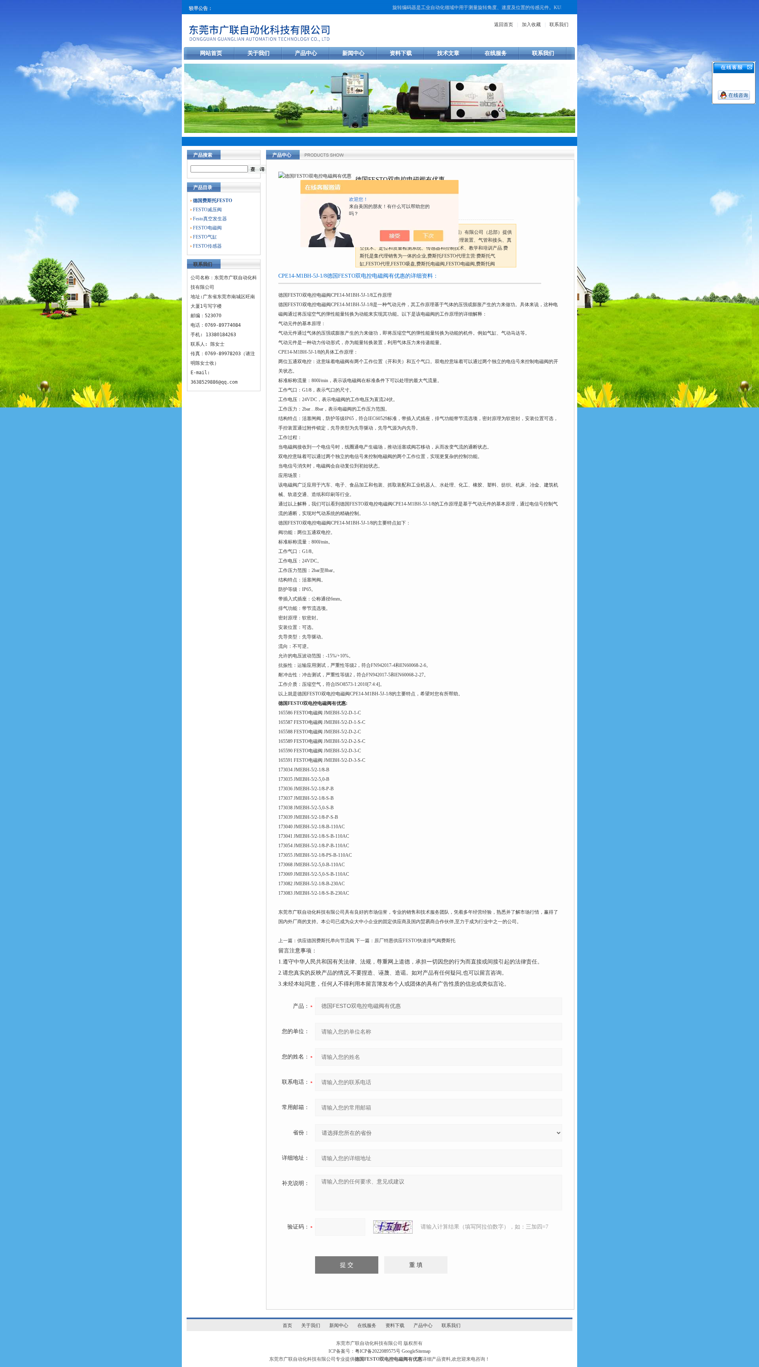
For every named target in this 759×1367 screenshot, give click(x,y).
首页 (287, 1325)
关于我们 (258, 53)
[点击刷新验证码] (393, 1227)
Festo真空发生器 (210, 219)
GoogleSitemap (416, 1351)
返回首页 (503, 24)
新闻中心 (353, 53)
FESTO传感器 (207, 246)
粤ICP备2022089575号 (377, 1351)
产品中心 (306, 53)
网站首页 (211, 53)
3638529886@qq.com (214, 382)
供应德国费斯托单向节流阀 (325, 940)
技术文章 (448, 53)
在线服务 (496, 53)
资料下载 (401, 53)
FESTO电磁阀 (207, 228)
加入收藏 (531, 24)
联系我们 (558, 24)
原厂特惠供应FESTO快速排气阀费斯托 (414, 940)
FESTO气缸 (205, 237)
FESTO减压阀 (207, 209)
